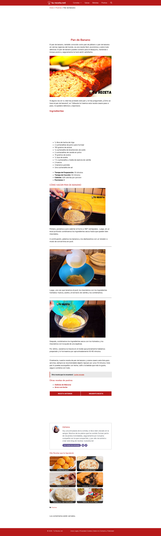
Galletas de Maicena (63, 385)
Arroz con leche (61, 387)
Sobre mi (96, 531)
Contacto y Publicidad (107, 531)
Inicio (52, 8)
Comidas (76, 3)
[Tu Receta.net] (57, 3)
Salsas (87, 3)
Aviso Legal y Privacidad (78, 531)
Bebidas (95, 3)
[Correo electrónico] (83, 445)
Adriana (66, 427)
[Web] (86, 445)
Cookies (89, 531)
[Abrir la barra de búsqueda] (111, 3)
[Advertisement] (81, 25)
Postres (104, 3)
